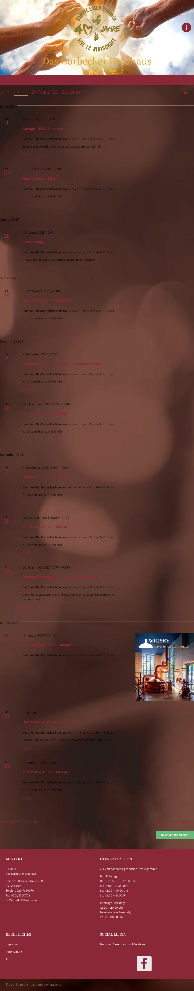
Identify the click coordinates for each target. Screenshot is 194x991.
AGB (8, 959)
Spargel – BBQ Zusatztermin (46, 128)
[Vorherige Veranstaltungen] (2, 92)
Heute (21, 92)
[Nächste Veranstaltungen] (8, 92)
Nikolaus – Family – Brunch (45, 476)
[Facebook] (144, 963)
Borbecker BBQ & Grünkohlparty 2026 (53, 722)
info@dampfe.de (26, 900)
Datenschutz (14, 951)
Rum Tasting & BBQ (39, 178)
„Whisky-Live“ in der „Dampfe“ (48, 644)
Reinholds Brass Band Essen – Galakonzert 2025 (62, 363)
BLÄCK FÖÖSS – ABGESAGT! (47, 300)
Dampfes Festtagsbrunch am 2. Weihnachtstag (60, 576)
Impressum (13, 944)
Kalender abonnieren (175, 834)
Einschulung (33, 241)
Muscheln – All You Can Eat (45, 413)
